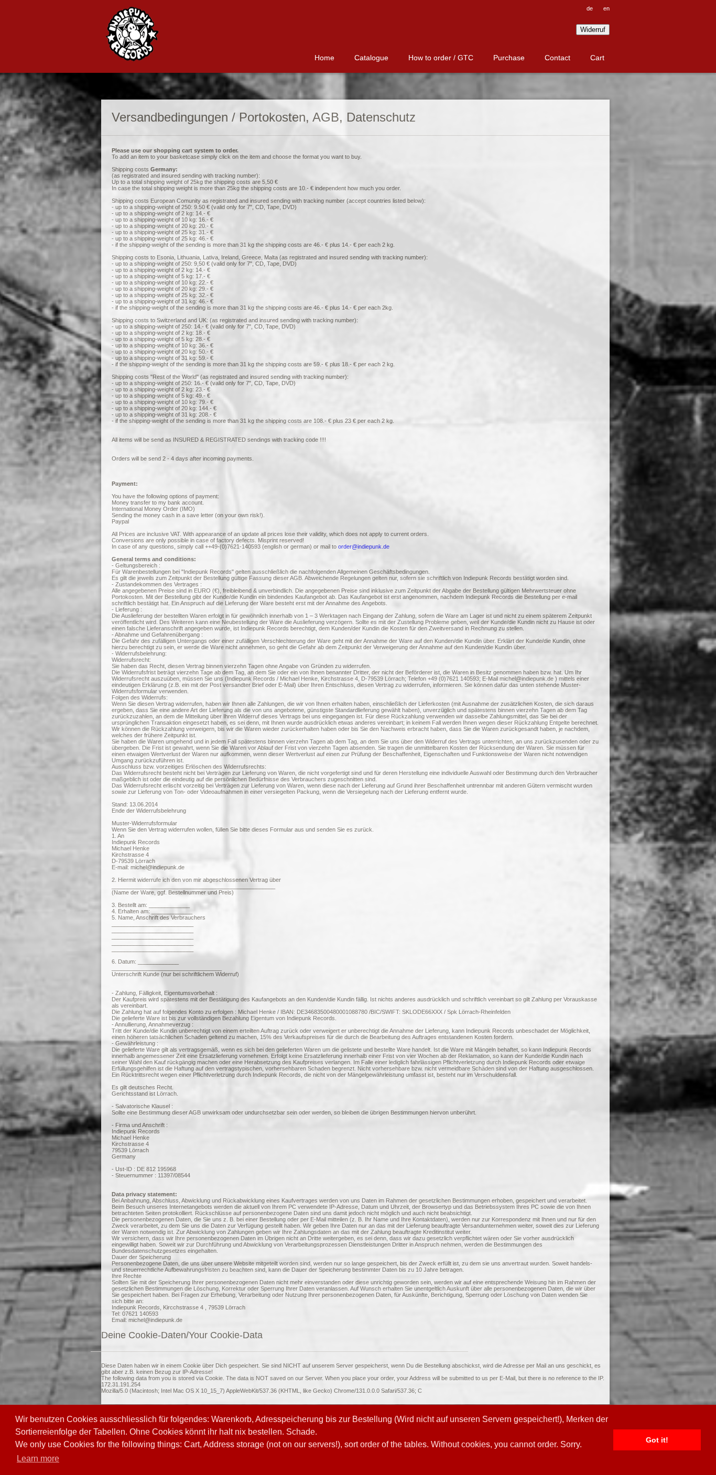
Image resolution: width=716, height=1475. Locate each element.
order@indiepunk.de (363, 546)
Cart (597, 57)
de (590, 8)
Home (324, 57)
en (606, 8)
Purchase (509, 57)
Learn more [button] (38, 1458)
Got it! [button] (657, 1440)
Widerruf (592, 30)
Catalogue (371, 57)
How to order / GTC (440, 57)
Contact (557, 57)
